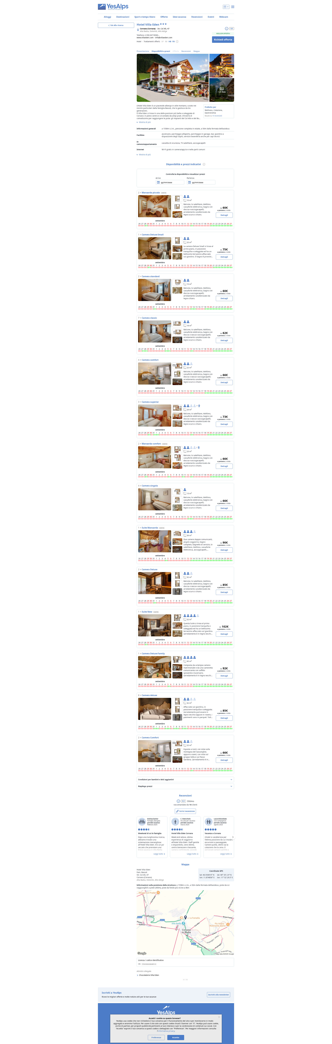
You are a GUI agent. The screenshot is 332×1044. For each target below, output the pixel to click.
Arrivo (158, 178)
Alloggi (107, 16)
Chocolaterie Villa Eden (149, 975)
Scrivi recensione (187, 811)
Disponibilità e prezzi (161, 51)
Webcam (223, 16)
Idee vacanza (179, 16)
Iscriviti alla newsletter (218, 994)
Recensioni (197, 16)
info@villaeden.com (163, 37)
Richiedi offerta (223, 39)
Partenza (190, 178)
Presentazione (143, 51)
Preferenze (156, 1037)
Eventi (211, 16)
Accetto (175, 1037)
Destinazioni (122, 16)
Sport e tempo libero (144, 16)
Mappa (196, 51)
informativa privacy (166, 1031)
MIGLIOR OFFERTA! (223, 33)
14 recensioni (217, 116)
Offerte (164, 16)
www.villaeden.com (145, 37)
